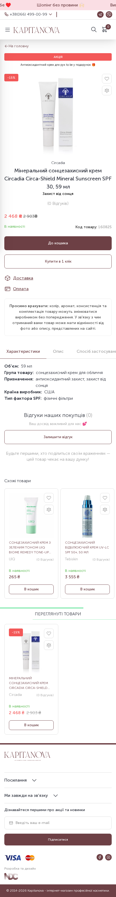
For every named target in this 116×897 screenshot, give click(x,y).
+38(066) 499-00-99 (28, 14)
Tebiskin (71, 559)
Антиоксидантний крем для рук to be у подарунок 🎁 (58, 65)
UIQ (12, 559)
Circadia (58, 163)
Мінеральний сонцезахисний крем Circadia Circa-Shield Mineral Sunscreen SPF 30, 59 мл (29, 683)
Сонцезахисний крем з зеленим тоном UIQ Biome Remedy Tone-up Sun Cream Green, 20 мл (30, 548)
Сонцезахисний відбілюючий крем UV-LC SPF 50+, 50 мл (87, 547)
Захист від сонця (58, 193)
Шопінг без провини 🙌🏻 (58, 5)
